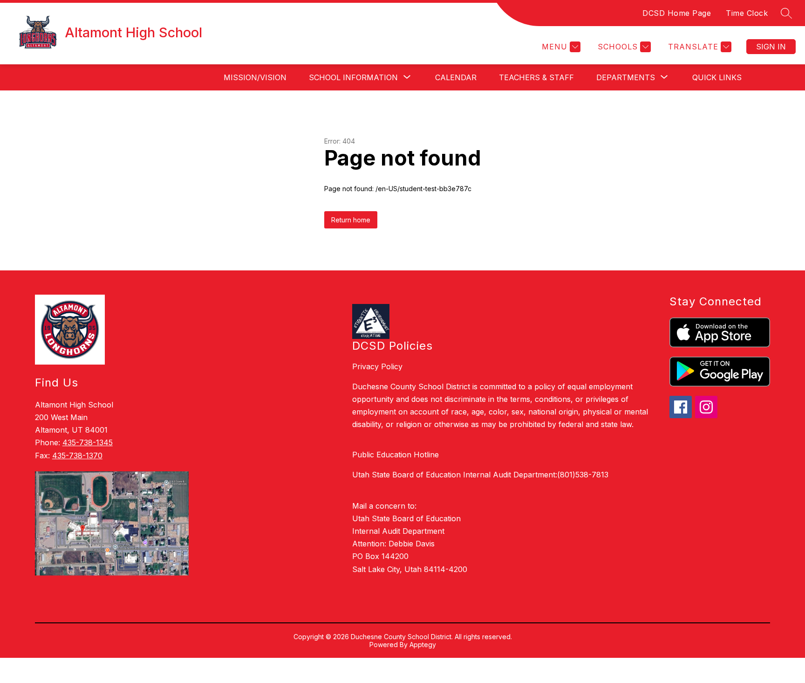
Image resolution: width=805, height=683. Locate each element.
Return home (350, 220)
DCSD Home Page (676, 13)
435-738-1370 (77, 455)
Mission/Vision (255, 77)
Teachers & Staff (536, 77)
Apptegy (422, 645)
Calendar (456, 77)
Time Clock (747, 13)
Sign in (771, 46)
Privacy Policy (377, 366)
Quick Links (717, 77)
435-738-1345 (87, 442)
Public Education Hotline (395, 454)
